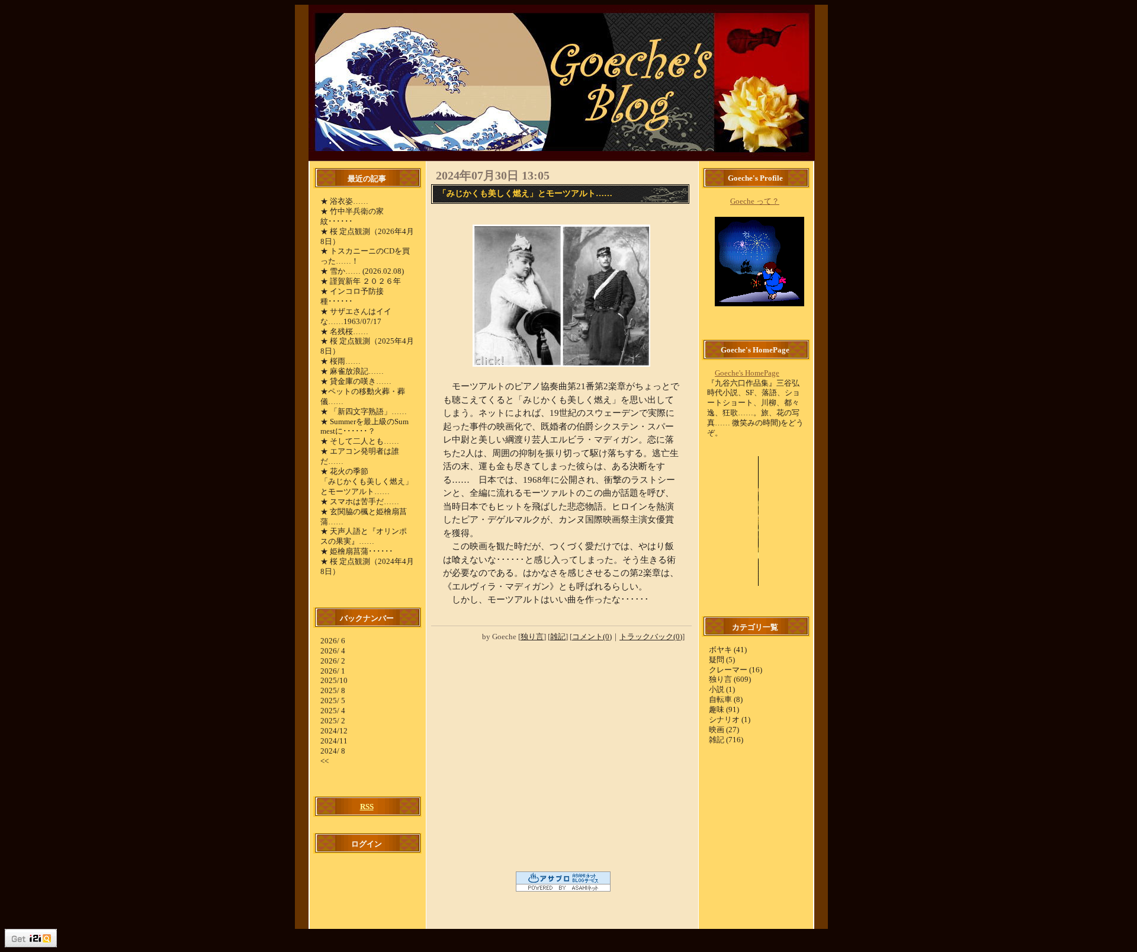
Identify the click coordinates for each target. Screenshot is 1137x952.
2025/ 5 (332, 700)
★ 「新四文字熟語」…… (363, 411)
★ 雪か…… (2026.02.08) (362, 271)
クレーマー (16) (735, 669)
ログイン (366, 843)
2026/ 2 (332, 660)
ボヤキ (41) (728, 649)
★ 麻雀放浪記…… (352, 371)
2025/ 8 (332, 690)
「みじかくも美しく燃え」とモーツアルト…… (366, 486)
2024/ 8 (332, 750)
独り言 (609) (730, 679)
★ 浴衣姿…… (344, 201)
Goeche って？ (754, 201)
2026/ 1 (332, 670)
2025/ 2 (332, 720)
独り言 (532, 636)
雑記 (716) (726, 739)
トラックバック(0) (650, 636)
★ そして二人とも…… (359, 441)
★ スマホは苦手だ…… (359, 501)
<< (324, 761)
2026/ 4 (332, 650)
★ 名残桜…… (344, 331)
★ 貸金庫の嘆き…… (355, 381)
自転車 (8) (726, 699)
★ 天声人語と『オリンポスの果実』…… (363, 536)
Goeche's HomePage (747, 372)
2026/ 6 (332, 640)
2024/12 (334, 730)
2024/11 (334, 740)
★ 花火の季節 (344, 471)
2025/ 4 (332, 710)
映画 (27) (724, 729)
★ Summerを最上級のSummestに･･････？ (364, 426)
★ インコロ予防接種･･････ (352, 296)
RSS (367, 806)
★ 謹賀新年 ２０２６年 (360, 281)
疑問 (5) (722, 659)
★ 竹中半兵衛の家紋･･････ (352, 216)
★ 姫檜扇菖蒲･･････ (356, 551)
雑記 (558, 636)
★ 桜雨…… (340, 361)
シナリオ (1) (729, 719)
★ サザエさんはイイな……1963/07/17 (355, 316)
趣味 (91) (724, 709)
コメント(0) (592, 636)
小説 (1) (722, 689)
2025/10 (334, 680)
